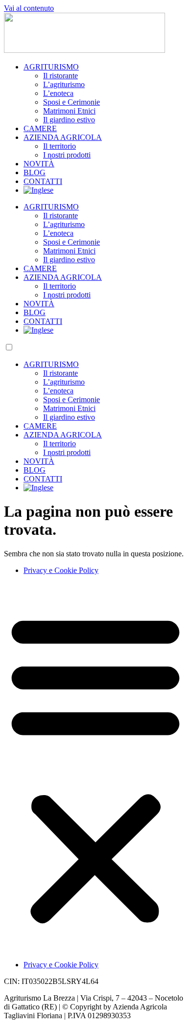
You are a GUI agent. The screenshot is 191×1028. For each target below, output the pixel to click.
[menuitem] (38, 190)
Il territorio (59, 146)
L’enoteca (58, 93)
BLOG (35, 172)
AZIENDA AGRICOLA (63, 137)
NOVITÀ (39, 164)
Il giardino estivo (69, 119)
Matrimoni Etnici (69, 111)
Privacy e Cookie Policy (61, 570)
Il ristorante (60, 75)
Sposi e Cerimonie (71, 102)
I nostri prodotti (67, 155)
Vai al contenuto (29, 8)
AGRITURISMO (51, 67)
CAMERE (40, 128)
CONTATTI (43, 181)
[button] (95, 768)
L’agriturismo (64, 84)
